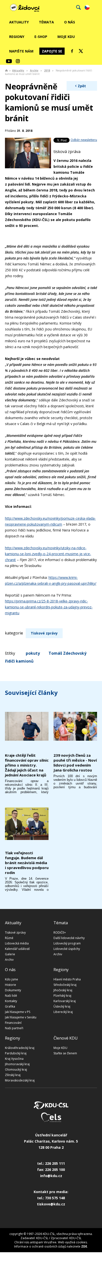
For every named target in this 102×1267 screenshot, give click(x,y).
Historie (10, 985)
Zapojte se (52, 51)
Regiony (16, 36)
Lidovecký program (67, 943)
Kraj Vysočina (14, 1059)
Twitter (81, 51)
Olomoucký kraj (16, 1069)
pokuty (33, 653)
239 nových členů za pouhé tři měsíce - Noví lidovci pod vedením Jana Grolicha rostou (75, 762)
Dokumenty (13, 990)
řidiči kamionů (19, 661)
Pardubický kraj (15, 1053)
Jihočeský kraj (62, 990)
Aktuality (19, 22)
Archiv (34, 70)
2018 (47, 70)
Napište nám (21, 51)
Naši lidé (11, 995)
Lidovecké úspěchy (66, 949)
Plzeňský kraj (62, 995)
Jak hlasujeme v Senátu (20, 1017)
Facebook (72, 51)
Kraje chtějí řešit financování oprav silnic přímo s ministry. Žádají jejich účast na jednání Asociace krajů (27, 765)
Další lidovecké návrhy (69, 938)
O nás (69, 22)
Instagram (18, 61)
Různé (9, 938)
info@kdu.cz (51, 1175)
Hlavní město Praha (67, 979)
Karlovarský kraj (64, 1001)
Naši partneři (14, 1028)
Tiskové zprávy (44, 633)
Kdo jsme (11, 979)
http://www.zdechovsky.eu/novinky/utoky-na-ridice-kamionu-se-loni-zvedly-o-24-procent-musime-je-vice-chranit (48, 554)
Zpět (82, 86)
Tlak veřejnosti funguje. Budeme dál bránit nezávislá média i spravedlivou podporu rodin (27, 862)
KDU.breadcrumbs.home (6, 70)
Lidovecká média (17, 943)
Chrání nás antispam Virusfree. (35, 1242)
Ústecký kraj (61, 1006)
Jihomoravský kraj (17, 1064)
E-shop (40, 36)
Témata (46, 22)
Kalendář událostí (17, 949)
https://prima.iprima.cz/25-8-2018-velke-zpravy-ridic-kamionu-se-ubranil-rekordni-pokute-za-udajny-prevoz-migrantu (49, 607)
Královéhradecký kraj (19, 1048)
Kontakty (11, 1001)
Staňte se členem (65, 1053)
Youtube (9, 61)
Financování (13, 1023)
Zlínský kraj (13, 1075)
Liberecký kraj (63, 1012)
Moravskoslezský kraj (20, 1080)
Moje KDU (66, 36)
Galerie (10, 954)
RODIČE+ (59, 932)
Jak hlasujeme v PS (17, 1012)
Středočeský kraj (64, 985)
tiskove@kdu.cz (51, 1204)
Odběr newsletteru (84, 140)
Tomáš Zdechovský (67, 653)
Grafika (10, 1006)
